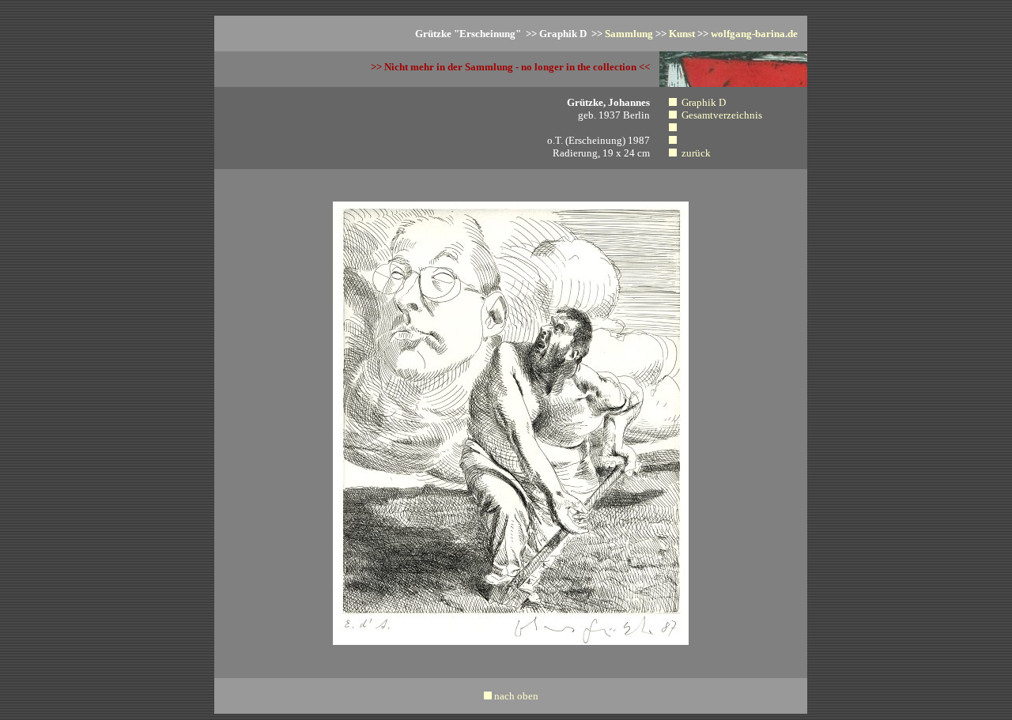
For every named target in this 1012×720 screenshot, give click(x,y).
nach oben (516, 696)
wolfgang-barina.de (754, 34)
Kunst (682, 34)
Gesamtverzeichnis (722, 115)
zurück (696, 153)
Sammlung (629, 34)
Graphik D (704, 102)
